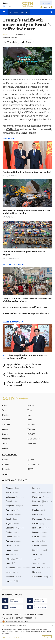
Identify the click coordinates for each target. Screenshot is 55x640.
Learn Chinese (34, 439)
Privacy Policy (6, 637)
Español (5, 464)
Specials (31, 424)
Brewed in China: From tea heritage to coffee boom (26, 313)
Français (6, 469)
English (5, 459)
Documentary (33, 464)
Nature (5, 448)
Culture (5, 429)
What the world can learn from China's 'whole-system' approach (28, 383)
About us (39, 614)
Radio (16, 12)
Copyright (18, 614)
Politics (5, 415)
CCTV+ (31, 469)
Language (46, 3)
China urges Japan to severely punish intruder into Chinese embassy (28, 374)
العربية (5, 474)
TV (26, 12)
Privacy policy (29, 614)
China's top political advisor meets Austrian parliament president (27, 356)
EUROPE (31, 434)
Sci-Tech (6, 424)
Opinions (6, 439)
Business (6, 419)
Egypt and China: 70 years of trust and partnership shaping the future (24, 365)
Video (30, 410)
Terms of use (7, 614)
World (4, 410)
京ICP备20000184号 (28, 618)
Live (29, 415)
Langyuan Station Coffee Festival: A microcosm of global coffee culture (27, 299)
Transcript (32, 429)
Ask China (32, 443)
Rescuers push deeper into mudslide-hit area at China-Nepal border (26, 211)
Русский (31, 459)
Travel (4, 443)
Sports (5, 434)
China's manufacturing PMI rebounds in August (24, 252)
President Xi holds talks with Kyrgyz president (27, 172)
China (4, 405)
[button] (6, 72)
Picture (31, 405)
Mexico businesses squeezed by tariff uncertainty (25, 307)
